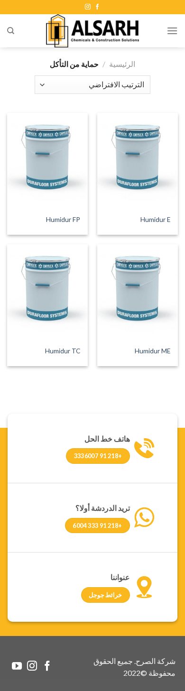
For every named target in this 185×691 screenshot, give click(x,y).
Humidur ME (152, 351)
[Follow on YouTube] (17, 666)
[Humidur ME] (137, 292)
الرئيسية (122, 63)
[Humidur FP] (47, 161)
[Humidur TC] (47, 292)
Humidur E (155, 219)
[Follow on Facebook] (97, 7)
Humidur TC (62, 351)
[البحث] (10, 31)
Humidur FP (63, 219)
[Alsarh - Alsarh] (92, 30)
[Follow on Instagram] (88, 7)
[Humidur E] (137, 161)
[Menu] (172, 30)
